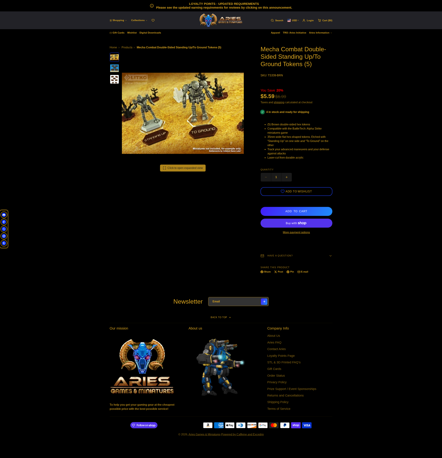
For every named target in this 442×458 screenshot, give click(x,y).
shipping (279, 102)
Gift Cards (118, 32)
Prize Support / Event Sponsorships (291, 389)
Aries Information (319, 32)
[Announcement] (221, 5)
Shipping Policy (278, 402)
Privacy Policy (277, 382)
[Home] (221, 20)
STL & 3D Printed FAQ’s (284, 362)
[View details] (142, 366)
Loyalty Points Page (281, 355)
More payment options (296, 232)
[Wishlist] (153, 20)
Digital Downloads (150, 32)
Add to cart (296, 211)
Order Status (276, 375)
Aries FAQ (274, 342)
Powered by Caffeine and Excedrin (242, 434)
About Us (273, 335)
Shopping (118, 20)
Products (127, 47)
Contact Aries (276, 349)
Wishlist (132, 32)
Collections (138, 20)
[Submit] (264, 301)
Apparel (275, 32)
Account (308, 20)
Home (113, 47)
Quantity (267, 169)
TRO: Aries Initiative (294, 32)
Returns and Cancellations (285, 395)
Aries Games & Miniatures (204, 434)
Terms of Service (278, 409)
